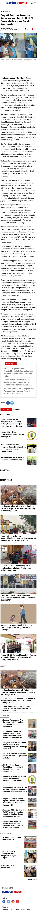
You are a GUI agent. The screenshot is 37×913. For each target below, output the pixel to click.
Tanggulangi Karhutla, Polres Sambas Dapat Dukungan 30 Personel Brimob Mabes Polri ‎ (15, 789)
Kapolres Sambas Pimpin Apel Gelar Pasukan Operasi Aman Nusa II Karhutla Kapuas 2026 (19, 391)
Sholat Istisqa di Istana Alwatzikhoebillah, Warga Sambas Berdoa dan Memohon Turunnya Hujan (18, 538)
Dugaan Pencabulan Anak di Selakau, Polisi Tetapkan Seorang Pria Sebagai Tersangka (16, 627)
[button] (35, 1)
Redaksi (5, 910)
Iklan (28, 910)
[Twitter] (12, 403)
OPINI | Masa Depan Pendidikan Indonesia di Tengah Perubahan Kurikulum (13, 768)
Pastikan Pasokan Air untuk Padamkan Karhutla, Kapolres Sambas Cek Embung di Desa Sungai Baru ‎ (18, 508)
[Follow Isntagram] (13, 901)
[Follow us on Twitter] (8, 901)
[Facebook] (8, 403)
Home (2, 11)
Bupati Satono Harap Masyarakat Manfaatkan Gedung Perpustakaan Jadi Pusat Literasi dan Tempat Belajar (12, 423)
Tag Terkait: (6, 409)
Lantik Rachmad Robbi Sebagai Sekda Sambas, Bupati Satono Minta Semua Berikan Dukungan (18, 382)
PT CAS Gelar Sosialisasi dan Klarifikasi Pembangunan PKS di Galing (15, 756)
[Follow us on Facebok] (4, 901)
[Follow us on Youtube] (17, 901)
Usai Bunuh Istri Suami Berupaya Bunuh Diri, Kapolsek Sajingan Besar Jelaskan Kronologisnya (13, 448)
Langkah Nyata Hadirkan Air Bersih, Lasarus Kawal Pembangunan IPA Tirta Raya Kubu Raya (15, 745)
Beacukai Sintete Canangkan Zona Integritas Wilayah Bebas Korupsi (11, 854)
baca (28, 29)
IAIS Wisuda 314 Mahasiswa (7, 866)
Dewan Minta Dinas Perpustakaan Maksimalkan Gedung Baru (12, 434)
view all (31, 880)
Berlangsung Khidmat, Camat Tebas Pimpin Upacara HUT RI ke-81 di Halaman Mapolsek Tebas (13, 824)
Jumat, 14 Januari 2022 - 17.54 (9, 30)
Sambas (7, 11)
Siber (12, 910)
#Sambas (16, 409)
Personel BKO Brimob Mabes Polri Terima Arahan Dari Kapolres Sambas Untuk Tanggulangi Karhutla (18, 657)
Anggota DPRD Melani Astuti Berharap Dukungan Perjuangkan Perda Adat (15, 778)
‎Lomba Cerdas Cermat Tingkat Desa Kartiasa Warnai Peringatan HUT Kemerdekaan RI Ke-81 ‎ (13, 734)
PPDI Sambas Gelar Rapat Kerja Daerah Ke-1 (11, 838)
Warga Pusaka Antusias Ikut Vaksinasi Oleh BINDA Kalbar (12, 458)
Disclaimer (20, 910)
